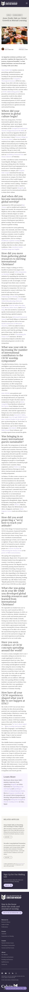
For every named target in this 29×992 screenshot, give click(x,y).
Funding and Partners (7, 959)
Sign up (7, 885)
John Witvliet (5, 393)
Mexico (17, 505)
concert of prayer (14, 548)
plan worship (10, 726)
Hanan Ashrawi (6, 157)
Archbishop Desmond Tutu (15, 154)
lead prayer (18, 726)
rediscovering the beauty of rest (11, 550)
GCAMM (20, 299)
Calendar (3, 933)
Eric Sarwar (5, 406)
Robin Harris (14, 307)
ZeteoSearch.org (20, 863)
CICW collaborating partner (11, 92)
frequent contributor (15, 793)
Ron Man (22, 305)
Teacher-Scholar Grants (7, 943)
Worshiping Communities (8, 945)
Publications (4, 927)
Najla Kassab (5, 430)
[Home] (9, 3)
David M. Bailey (13, 305)
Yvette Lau (17, 467)
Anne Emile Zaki (9, 49)
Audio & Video (5, 924)
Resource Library (5, 922)
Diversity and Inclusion (7, 957)
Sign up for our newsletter (11, 912)
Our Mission (4, 954)
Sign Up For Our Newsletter (14, 988)
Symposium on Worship (7, 936)
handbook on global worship (10, 240)
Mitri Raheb (12, 428)
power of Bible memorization (10, 553)
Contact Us (4, 964)
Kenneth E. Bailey (19, 415)
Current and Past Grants (7, 948)
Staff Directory (5, 962)
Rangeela (21, 188)
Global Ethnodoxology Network (11, 301)
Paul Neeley (5, 307)
